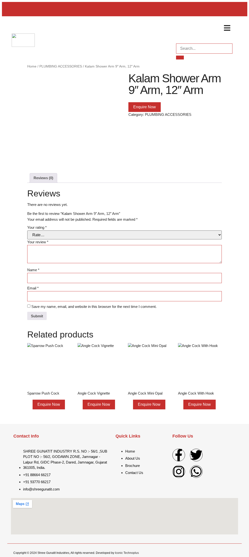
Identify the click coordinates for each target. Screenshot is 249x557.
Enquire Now (144, 107)
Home (31, 66)
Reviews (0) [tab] (43, 178)
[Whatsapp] (196, 471)
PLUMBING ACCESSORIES (60, 66)
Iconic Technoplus (127, 553)
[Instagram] (178, 471)
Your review (37, 242)
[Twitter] (196, 455)
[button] (227, 27)
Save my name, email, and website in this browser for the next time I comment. (94, 306)
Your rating (37, 227)
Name (33, 270)
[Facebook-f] (178, 455)
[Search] (180, 57)
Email (33, 288)
